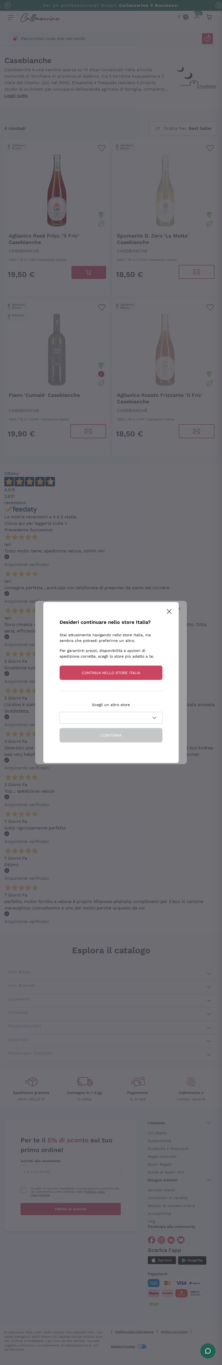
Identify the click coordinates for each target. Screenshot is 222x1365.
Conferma (111, 735)
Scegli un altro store (111, 705)
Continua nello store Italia (111, 673)
